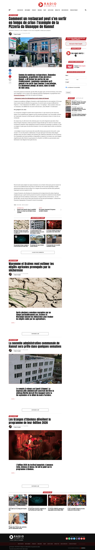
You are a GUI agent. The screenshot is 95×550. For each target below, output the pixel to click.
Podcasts (34, 10)
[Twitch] (79, 538)
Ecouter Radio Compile (76, 44)
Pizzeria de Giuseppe (19, 95)
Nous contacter (65, 10)
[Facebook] (72, 538)
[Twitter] (74, 538)
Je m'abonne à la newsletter (73, 87)
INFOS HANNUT (27, 10)
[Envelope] (67, 538)
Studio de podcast (74, 10)
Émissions (40, 10)
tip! (70, 66)
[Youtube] (81, 538)
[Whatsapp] (69, 538)
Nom (67, 75)
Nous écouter (20, 10)
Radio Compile (17, 34)
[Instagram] (77, 538)
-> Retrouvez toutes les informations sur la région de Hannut (31, 98)
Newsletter (57, 10)
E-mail (67, 82)
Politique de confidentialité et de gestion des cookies (30, 546)
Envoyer (68, 92)
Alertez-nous (50, 10)
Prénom (67, 79)
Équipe (44, 10)
